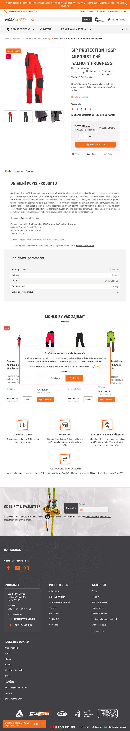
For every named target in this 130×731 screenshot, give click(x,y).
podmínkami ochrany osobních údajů (98, 517)
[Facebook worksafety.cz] (8, 568)
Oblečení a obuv (99, 613)
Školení (8, 693)
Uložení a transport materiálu (105, 619)
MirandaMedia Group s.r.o (117, 727)
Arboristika (54, 591)
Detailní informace (79, 97)
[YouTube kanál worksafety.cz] (17, 568)
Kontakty (90, 11)
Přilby (94, 591)
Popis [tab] (8, 171)
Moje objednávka (114, 11)
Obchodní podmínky (14, 670)
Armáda (52, 608)
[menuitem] (20, 29)
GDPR (8, 664)
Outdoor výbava (99, 625)
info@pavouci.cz (24, 619)
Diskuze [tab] (29, 171)
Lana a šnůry (98, 608)
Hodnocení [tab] (18, 171)
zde (97, 366)
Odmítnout (55, 378)
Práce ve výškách (57, 597)
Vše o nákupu (100, 11)
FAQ (7, 653)
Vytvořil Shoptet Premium (93, 727)
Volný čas (53, 625)
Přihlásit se (71, 508)
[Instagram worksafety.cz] (26, 568)
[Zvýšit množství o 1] (90, 136)
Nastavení (65, 371)
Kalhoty (114, 275)
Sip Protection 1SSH (85, 245)
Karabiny (96, 597)
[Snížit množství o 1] (77, 136)
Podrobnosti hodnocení (107, 72)
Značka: (82, 77)
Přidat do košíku (97, 144)
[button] (19, 387)
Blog (7, 676)
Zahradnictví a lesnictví (59, 602)
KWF (23, 218)
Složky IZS (54, 619)
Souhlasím (74, 378)
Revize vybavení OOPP (16, 687)
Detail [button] (27, 399)
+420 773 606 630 (22, 625)
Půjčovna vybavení (13, 699)
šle (24, 212)
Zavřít (117, 157)
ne (117, 292)
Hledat (87, 20)
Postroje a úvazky (100, 602)
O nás (82, 11)
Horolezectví (54, 613)
